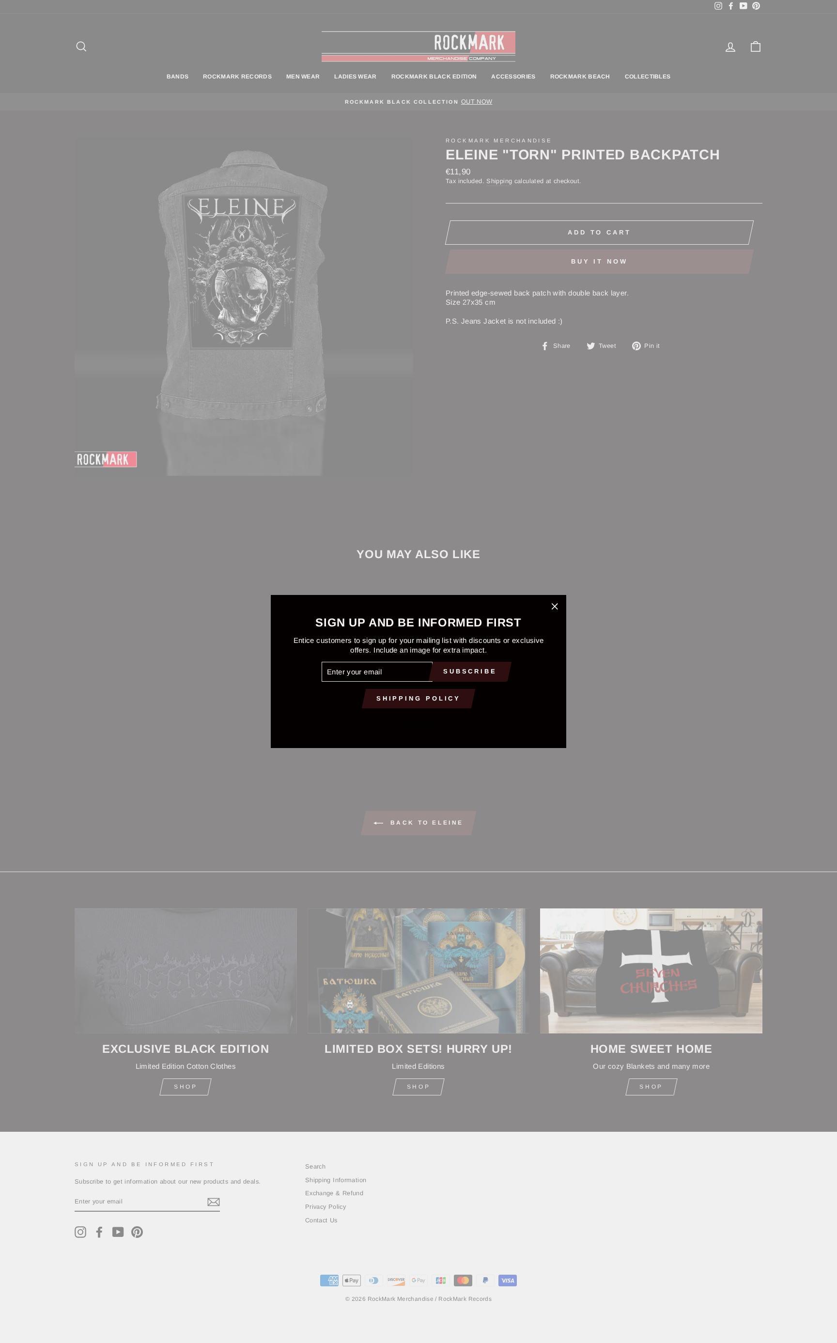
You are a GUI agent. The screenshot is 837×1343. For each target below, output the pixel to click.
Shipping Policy (418, 698)
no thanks (418, 721)
